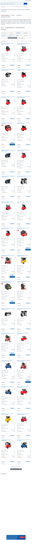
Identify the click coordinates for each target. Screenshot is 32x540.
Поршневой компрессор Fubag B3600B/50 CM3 (6, 440)
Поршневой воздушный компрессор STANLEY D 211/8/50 (7, 414)
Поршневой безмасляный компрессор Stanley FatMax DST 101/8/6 (7, 282)
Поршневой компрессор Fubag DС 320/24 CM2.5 (24, 202)
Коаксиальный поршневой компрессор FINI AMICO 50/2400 (23, 361)
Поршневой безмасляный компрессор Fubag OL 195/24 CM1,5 (23, 97)
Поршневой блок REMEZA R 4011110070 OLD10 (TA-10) (24, 176)
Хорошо (22, 537)
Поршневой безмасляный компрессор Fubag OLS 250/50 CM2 (7, 202)
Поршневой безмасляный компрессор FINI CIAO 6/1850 (23, 282)
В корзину (12, 144)
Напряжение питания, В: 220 (20, 27)
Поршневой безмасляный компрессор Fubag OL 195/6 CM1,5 (7, 44)
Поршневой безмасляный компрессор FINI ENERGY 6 (7, 123)
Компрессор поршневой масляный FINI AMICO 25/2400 (7, 256)
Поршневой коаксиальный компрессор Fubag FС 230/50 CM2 (23, 150)
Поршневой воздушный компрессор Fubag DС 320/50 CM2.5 (7, 228)
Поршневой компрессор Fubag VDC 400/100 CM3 (23, 387)
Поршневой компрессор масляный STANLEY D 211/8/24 (22, 256)
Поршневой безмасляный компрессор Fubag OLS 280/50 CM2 (23, 414)
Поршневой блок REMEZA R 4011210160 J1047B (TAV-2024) (8, 150)
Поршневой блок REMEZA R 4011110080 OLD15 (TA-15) (24, 309)
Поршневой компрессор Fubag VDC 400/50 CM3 (23, 333)
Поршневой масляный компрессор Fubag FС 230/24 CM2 (8, 97)
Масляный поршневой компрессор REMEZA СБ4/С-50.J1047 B (7, 361)
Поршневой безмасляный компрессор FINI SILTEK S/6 (23, 228)
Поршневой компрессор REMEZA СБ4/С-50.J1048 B (7, 387)
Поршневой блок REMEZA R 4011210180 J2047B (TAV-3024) (8, 309)
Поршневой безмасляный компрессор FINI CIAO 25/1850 (7, 333)
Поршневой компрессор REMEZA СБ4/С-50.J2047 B (23, 440)
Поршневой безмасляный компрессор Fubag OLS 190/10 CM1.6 (23, 44)
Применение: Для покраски (9, 27)
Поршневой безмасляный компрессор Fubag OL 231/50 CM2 (23, 123)
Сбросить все (3, 29)
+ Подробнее (3, 67)
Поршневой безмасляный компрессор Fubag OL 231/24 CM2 (23, 70)
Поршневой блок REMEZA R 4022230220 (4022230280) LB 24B (8, 70)
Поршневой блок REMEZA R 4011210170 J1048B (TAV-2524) (8, 176)
